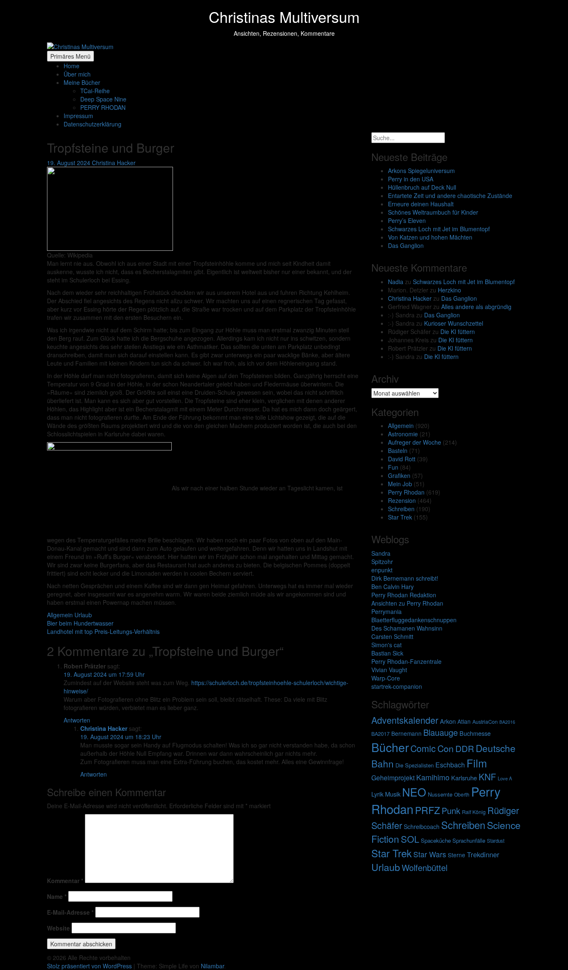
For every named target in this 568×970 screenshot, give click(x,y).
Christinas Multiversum (284, 16)
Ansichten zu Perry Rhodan (407, 603)
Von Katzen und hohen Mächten (430, 237)
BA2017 (380, 733)
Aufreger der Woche (414, 442)
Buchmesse (475, 733)
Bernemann (406, 733)
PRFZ (427, 810)
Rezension (402, 500)
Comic (423, 748)
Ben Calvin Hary (392, 586)
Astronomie (403, 434)
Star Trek (400, 517)
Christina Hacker (114, 162)
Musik (392, 793)
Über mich (77, 74)
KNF (487, 776)
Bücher (390, 746)
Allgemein (60, 615)
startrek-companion (396, 686)
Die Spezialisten (414, 765)
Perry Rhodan (406, 492)
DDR (464, 748)
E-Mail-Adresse (70, 912)
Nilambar (212, 966)
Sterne (456, 855)
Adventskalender (404, 719)
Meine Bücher (82, 82)
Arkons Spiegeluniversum (421, 170)
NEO (414, 792)
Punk (451, 810)
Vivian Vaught (389, 670)
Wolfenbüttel (424, 867)
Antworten (77, 720)
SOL (410, 838)
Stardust (495, 840)
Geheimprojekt (393, 777)
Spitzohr (382, 561)
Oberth (461, 794)
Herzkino (449, 290)
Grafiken (399, 475)
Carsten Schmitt (392, 636)
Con (445, 748)
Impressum (78, 115)
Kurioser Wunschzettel (453, 323)
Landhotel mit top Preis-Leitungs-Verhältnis (103, 631)
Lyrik (377, 793)
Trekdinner (483, 854)
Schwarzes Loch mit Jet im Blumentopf (439, 229)
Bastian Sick (387, 653)
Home (71, 66)
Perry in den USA (410, 179)
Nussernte (440, 794)
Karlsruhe (464, 777)
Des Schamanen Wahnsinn (406, 628)
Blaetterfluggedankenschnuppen (414, 620)
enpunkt (382, 570)
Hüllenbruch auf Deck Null (422, 187)
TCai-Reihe (95, 91)
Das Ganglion (406, 245)
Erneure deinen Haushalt (421, 204)
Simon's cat (386, 645)
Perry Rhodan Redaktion (403, 595)
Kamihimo (432, 777)
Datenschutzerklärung (92, 124)
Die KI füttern (457, 331)
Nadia (395, 281)
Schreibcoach (422, 826)
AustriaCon (485, 721)
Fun (393, 467)
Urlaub (83, 615)
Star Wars (429, 854)
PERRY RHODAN (103, 107)
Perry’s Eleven (407, 220)
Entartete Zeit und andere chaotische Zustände (450, 195)
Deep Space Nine (103, 99)
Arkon (448, 721)
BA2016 (507, 722)
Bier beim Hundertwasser (80, 623)
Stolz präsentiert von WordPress (90, 966)
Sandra (380, 553)
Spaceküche (436, 840)
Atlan (464, 721)
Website (58, 928)
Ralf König (474, 812)
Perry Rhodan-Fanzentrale (406, 661)
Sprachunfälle (468, 840)
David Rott (401, 459)
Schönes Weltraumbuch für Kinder (433, 212)
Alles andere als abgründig (476, 306)
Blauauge (440, 732)
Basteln (397, 450)
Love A (505, 778)
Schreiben (401, 509)
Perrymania (386, 611)
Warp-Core (385, 678)
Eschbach (450, 765)
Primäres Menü (70, 56)
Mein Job (400, 484)
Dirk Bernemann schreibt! (404, 578)
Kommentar (65, 880)
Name (57, 896)
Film (477, 762)
